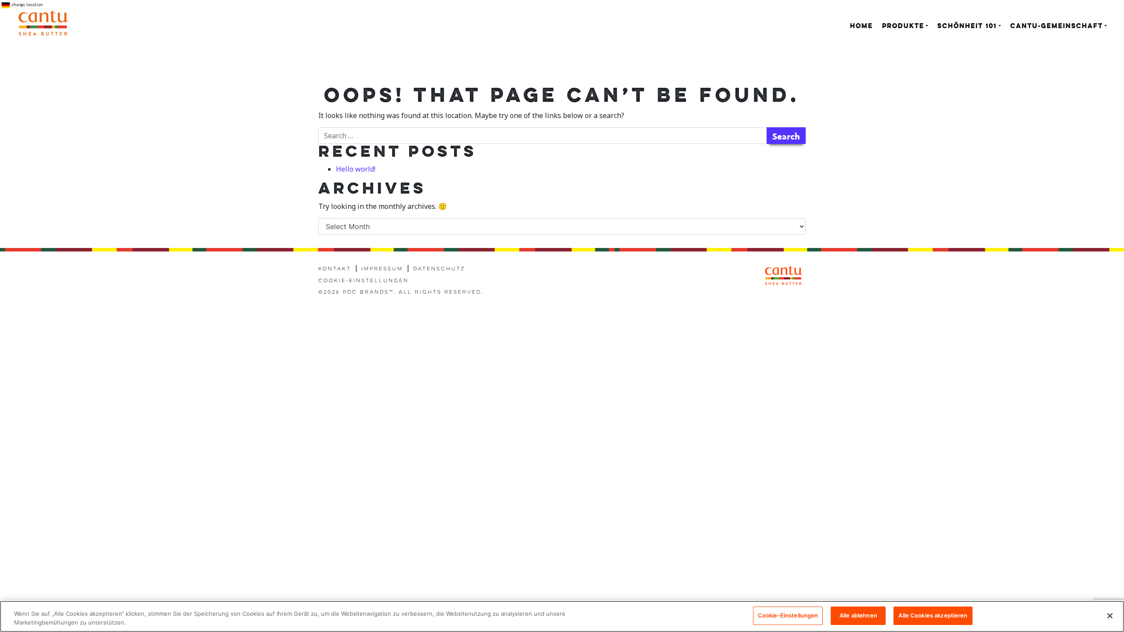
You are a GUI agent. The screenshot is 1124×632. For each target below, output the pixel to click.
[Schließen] (1110, 615)
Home (861, 26)
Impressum (382, 269)
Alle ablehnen (858, 615)
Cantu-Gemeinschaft (1056, 26)
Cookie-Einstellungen (363, 281)
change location (26, 4)
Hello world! (355, 169)
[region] (562, 616)
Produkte (903, 26)
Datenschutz (439, 269)
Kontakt (334, 269)
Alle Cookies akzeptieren (932, 615)
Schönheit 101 (967, 26)
